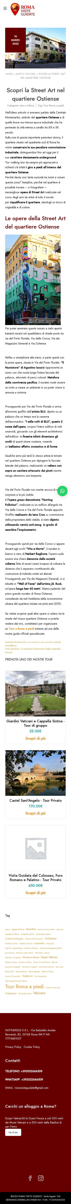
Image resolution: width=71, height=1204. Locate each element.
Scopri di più (36, 738)
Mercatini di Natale (13, 957)
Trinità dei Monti (24, 993)
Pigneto (55, 962)
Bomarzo (60, 929)
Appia (7, 929)
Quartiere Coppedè (12, 967)
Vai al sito (13, 1132)
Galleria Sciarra (26, 943)
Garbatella (39, 943)
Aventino (31, 929)
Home (9, 74)
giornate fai (9, 953)
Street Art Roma (47, 971)
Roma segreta (34, 971)
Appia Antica (18, 929)
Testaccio (27, 976)
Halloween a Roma (42, 953)
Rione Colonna (21, 971)
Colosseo (51, 938)
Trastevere (11, 993)
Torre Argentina (40, 976)
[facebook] (30, 1178)
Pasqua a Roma (25, 962)
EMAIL (9, 1088)
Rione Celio (9, 971)
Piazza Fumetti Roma (41, 962)
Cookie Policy (32, 1047)
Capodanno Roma (12, 934)
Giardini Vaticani (31, 948)
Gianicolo (50, 943)
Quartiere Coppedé (29, 967)
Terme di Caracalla (12, 976)
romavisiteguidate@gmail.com (31, 1088)
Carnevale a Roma (43, 934)
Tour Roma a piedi (53, 105)
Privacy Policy (13, 1047)
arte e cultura (25, 74)
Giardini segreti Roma (14, 948)
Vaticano (39, 993)
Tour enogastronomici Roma (16, 981)
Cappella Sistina (27, 934)
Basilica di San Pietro (46, 929)
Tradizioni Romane (52, 987)
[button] (62, 491)
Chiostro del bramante (34, 939)
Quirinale (59, 967)
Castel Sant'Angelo (14, 938)
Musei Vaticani (49, 957)
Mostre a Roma (31, 957)
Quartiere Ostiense (46, 967)
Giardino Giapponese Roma (51, 948)
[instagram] (41, 1178)
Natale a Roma (11, 962)
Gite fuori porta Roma (24, 953)
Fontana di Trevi (11, 943)
